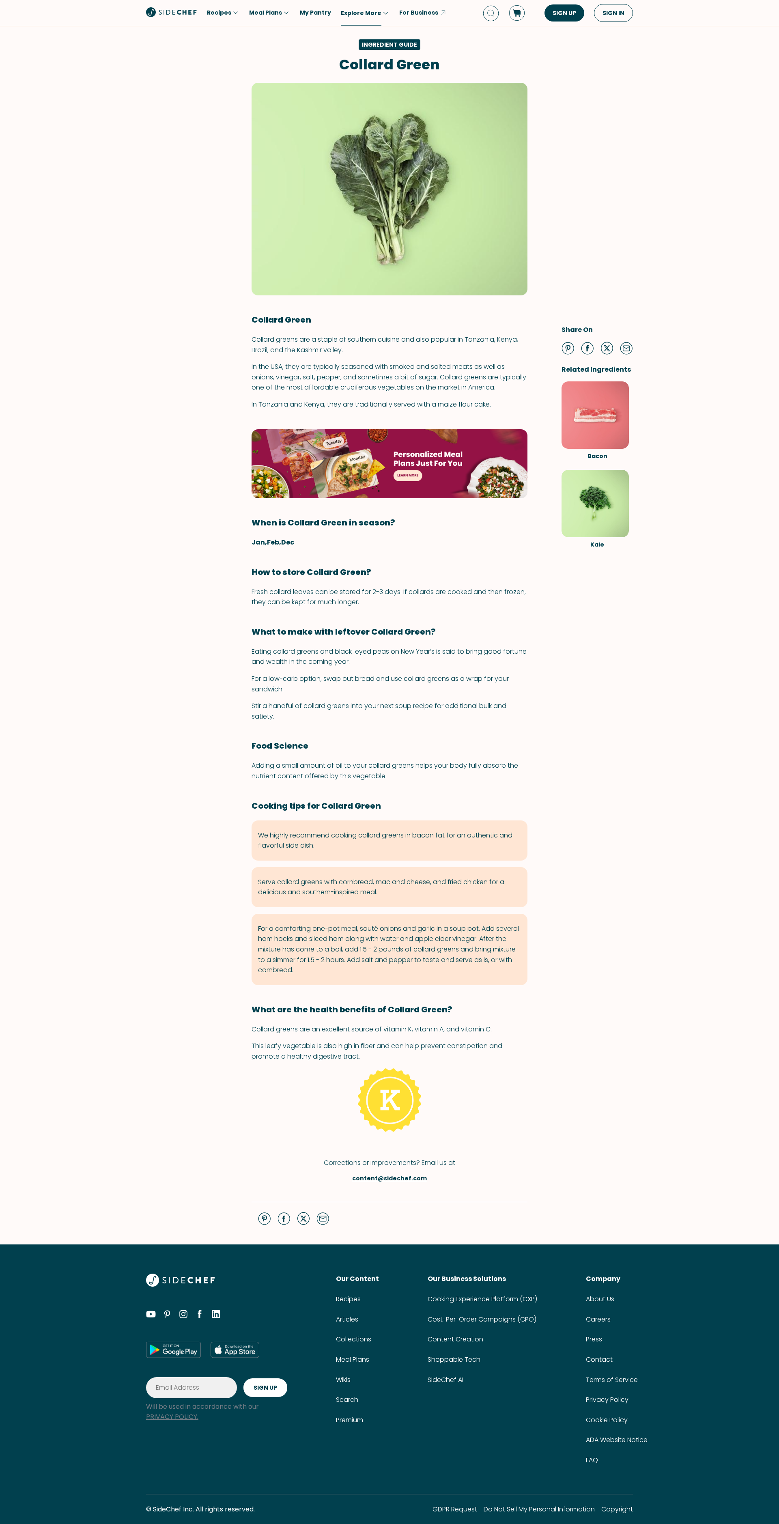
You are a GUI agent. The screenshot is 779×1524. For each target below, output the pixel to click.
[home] (171, 12)
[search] (491, 13)
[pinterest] (167, 1315)
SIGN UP (564, 13)
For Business (418, 13)
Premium (349, 1420)
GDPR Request (455, 1509)
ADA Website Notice (617, 1439)
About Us (600, 1299)
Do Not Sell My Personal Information (539, 1509)
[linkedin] (216, 1315)
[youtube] (151, 1315)
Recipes (348, 1299)
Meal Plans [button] (265, 13)
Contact (599, 1359)
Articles (347, 1319)
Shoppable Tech (454, 1359)
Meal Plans (352, 1359)
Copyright (617, 1509)
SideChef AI (445, 1379)
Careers (598, 1319)
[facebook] (199, 1315)
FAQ (592, 1460)
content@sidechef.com (389, 1178)
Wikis (343, 1379)
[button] (568, 348)
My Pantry (315, 13)
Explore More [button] (361, 13)
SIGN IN (613, 13)
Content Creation (455, 1339)
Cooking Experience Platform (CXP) (482, 1299)
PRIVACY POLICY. (172, 1416)
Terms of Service (612, 1379)
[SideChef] (180, 1284)
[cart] (517, 13)
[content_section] (389, 463)
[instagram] (183, 1315)
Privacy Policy (607, 1399)
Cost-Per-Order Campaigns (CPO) (482, 1319)
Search (347, 1399)
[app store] (235, 1349)
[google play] (173, 1349)
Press (594, 1339)
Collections (353, 1339)
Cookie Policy (607, 1420)
